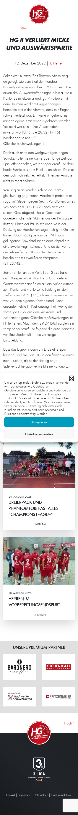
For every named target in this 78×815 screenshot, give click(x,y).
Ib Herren (56, 63)
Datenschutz (41, 795)
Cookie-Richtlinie (61, 795)
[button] (71, 378)
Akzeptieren (39, 422)
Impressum (24, 795)
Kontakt (10, 795)
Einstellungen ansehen (39, 434)
